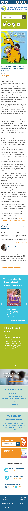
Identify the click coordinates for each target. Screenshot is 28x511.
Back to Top (5, 499)
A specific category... (9, 17)
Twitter (20, 487)
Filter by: (4, 21)
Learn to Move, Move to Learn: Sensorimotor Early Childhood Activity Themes (14, 220)
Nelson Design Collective (10, 508)
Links (18, 27)
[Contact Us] (25, 2)
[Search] (6, 2)
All (4, 27)
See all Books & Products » (18, 320)
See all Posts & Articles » (19, 366)
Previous (1, 303)
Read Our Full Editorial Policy (21, 242)
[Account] (17, 2)
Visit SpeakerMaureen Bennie (14, 417)
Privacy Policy (22, 499)
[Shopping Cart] (21, 2)
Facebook (11, 487)
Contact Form (18, 471)
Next (26, 303)
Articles (9, 27)
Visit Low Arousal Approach (14, 391)
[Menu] (2, 2)
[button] (14, 397)
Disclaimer (22, 498)
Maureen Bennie (5, 75)
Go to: (4, 14)
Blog (14, 27)
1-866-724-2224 (16, 479)
